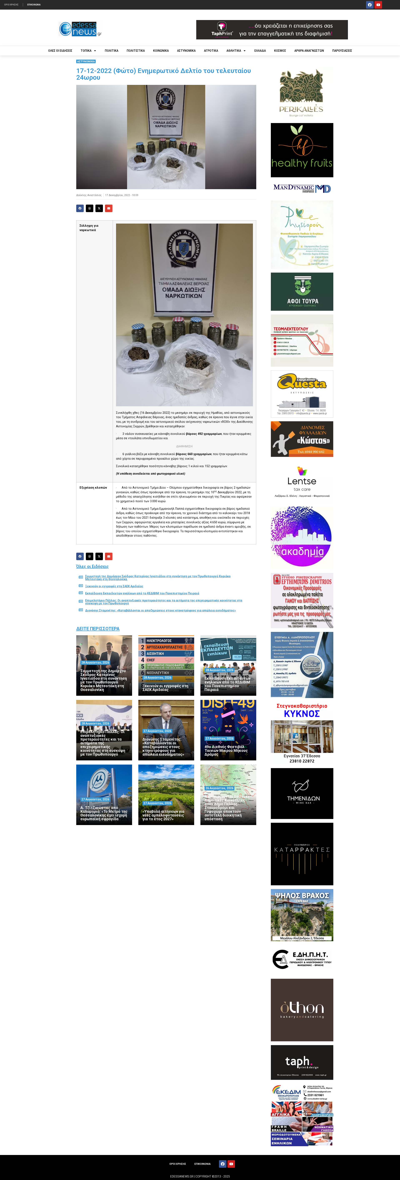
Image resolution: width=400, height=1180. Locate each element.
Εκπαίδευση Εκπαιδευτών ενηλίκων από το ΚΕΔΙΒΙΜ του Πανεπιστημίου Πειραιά (142, 593)
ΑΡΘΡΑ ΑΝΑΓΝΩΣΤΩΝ (309, 50)
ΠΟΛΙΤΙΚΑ (111, 50)
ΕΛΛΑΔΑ (260, 50)
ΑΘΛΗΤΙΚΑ (233, 50)
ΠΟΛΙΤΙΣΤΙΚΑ (136, 50)
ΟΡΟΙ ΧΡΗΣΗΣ (11, 5)
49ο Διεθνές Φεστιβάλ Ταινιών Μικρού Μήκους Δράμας (226, 750)
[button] (80, 208)
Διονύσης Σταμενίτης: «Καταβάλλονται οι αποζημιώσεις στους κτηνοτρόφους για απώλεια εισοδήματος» (160, 610)
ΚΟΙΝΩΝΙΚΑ (161, 50)
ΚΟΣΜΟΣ (280, 50)
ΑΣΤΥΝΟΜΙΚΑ (186, 50)
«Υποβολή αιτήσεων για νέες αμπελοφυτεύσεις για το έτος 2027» (163, 815)
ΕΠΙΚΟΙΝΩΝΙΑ (34, 5)
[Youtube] (378, 5)
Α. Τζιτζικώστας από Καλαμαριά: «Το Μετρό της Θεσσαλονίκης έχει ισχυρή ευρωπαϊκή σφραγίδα (104, 813)
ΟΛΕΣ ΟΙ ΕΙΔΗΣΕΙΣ (60, 50)
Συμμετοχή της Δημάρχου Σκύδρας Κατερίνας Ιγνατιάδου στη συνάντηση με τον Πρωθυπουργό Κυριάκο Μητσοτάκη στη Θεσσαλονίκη (158, 578)
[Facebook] (370, 5)
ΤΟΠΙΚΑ (86, 50)
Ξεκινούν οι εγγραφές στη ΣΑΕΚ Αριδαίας (114, 586)
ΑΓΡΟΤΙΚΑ (211, 50)
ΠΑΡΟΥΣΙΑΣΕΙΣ (342, 50)
